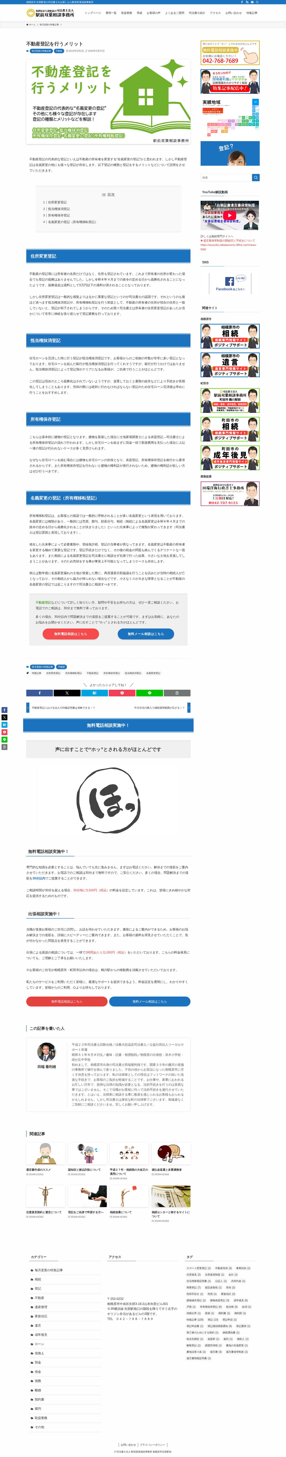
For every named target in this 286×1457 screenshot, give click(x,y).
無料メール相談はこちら (150, 1001)
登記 (38, 1288)
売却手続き (195, 1293)
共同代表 (238, 1281)
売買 (212, 1293)
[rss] (247, 2)
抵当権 (232, 1306)
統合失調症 (195, 1339)
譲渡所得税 (213, 1345)
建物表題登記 (219, 1300)
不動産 (59, 51)
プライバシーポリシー (152, 1444)
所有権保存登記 (59, 215)
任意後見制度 (214, 1274)
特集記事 (36, 673)
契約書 (39, 1399)
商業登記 (194, 1287)
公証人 (221, 1281)
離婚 (38, 1390)
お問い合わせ (128, 1444)
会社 (233, 1274)
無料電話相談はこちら (66, 1001)
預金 (38, 1362)
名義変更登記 (153, 673)
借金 (38, 1371)
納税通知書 (231, 1332)
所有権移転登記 (73, 673)
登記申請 (230, 1319)
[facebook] (242, 2)
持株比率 (194, 1313)
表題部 (213, 1339)
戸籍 (191, 1306)
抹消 (246, 1306)
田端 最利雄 (47, 1067)
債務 (38, 1381)
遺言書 (216, 1351)
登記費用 (243, 1326)
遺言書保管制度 (237, 1351)
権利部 (240, 1313)
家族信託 (41, 1316)
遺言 (38, 1325)
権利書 (224, 1313)
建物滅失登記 (196, 1300)
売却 (230, 1287)
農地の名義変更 (237, 1345)
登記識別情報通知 (220, 1326)
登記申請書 (195, 1326)
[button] (39, 693)
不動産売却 (223, 1268)
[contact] (252, 2)
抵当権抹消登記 (59, 209)
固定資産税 (213, 1287)
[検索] (257, 2)
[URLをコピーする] (177, 693)
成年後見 (41, 1334)
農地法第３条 (196, 1351)
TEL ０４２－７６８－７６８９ (130, 1319)
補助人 (242, 1339)
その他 (39, 1427)
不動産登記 (92, 673)
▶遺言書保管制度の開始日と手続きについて (228, 240)
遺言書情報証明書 (199, 1358)
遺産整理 (41, 1307)
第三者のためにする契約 (202, 1332)
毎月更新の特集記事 (41, 51)
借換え (39, 1353)
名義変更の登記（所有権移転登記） (73, 222)
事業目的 (243, 1268)
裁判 (38, 1408)
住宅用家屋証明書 (199, 1281)
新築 (209, 1313)
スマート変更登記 (199, 1268)
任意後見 (194, 1274)
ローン (39, 1344)
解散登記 (194, 1345)
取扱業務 (41, 1418)
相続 (38, 1279)
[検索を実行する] (256, 177)
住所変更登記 (57, 202)
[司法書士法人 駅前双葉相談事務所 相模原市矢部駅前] (50, 12)
